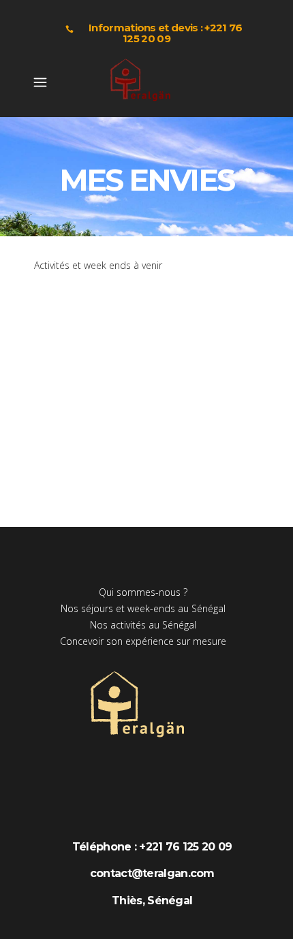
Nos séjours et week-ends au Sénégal (143, 608)
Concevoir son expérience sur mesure (143, 641)
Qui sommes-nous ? (143, 592)
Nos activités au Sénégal (143, 624)
